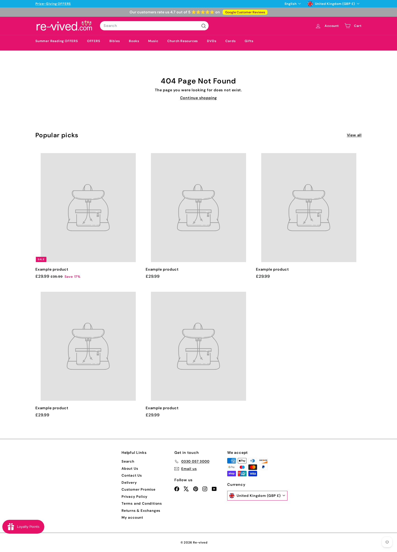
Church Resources (182, 41)
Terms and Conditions (142, 503)
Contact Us (132, 475)
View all (354, 135)
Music (153, 41)
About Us (130, 468)
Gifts (249, 41)
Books (134, 41)
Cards (230, 41)
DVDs (211, 41)
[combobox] (154, 26)
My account (132, 517)
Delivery (129, 482)
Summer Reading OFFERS (56, 41)
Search (128, 461)
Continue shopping (198, 97)
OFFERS (93, 41)
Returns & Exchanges (141, 510)
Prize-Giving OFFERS (53, 4)
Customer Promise (139, 489)
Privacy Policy (134, 496)
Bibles (114, 41)
